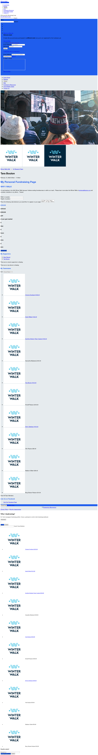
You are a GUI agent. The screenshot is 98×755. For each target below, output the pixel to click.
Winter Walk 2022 (5, 169)
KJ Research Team (18, 169)
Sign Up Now (6, 41)
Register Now (10, 505)
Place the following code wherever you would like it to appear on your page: (21, 202)
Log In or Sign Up (5, 2)
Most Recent (6, 257)
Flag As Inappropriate (15, 509)
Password (6, 46)
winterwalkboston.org (84, 190)
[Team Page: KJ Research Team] (33, 166)
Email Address (7, 44)
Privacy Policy (4, 509)
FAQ (4, 9)
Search (15, 18)
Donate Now (3, 250)
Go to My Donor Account (6, 16)
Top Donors (6, 259)
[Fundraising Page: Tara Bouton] (11, 166)
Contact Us (6, 13)
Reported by (3, 752)
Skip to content (4, 1)
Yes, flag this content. (5, 753)
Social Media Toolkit (8, 11)
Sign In (14, 56)
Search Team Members (19, 526)
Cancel (6, 524)
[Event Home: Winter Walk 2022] (55, 166)
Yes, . (2, 524)
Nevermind (3, 519)
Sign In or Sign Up (8, 33)
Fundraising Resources (8, 10)
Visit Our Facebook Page (10, 502)
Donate (5, 7)
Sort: (2, 272)
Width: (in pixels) (5, 197)
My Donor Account (14, 43)
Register (5, 6)
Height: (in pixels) (5, 199)
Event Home (6, 5)
